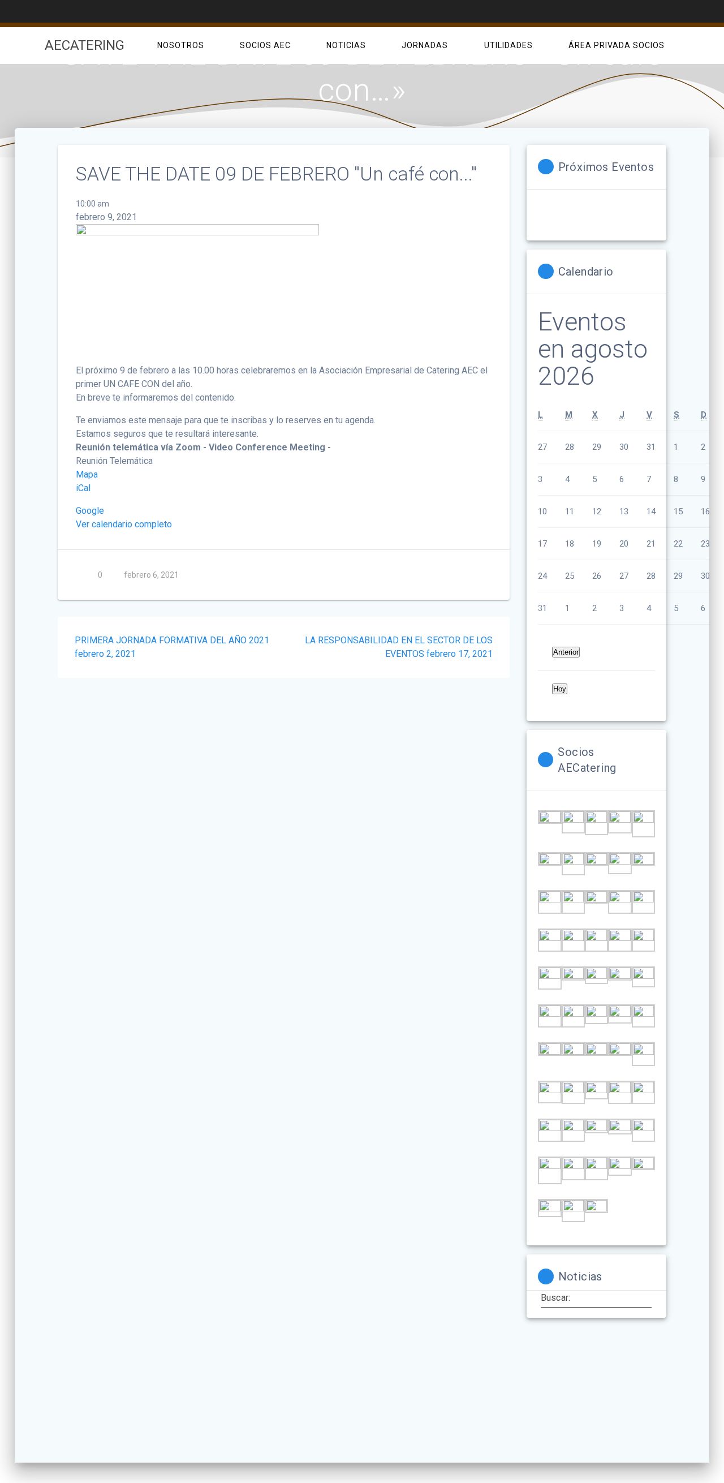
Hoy (559, 689)
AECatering (84, 45)
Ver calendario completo (124, 524)
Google (90, 510)
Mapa (87, 474)
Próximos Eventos (606, 167)
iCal (83, 488)
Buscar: (555, 1298)
